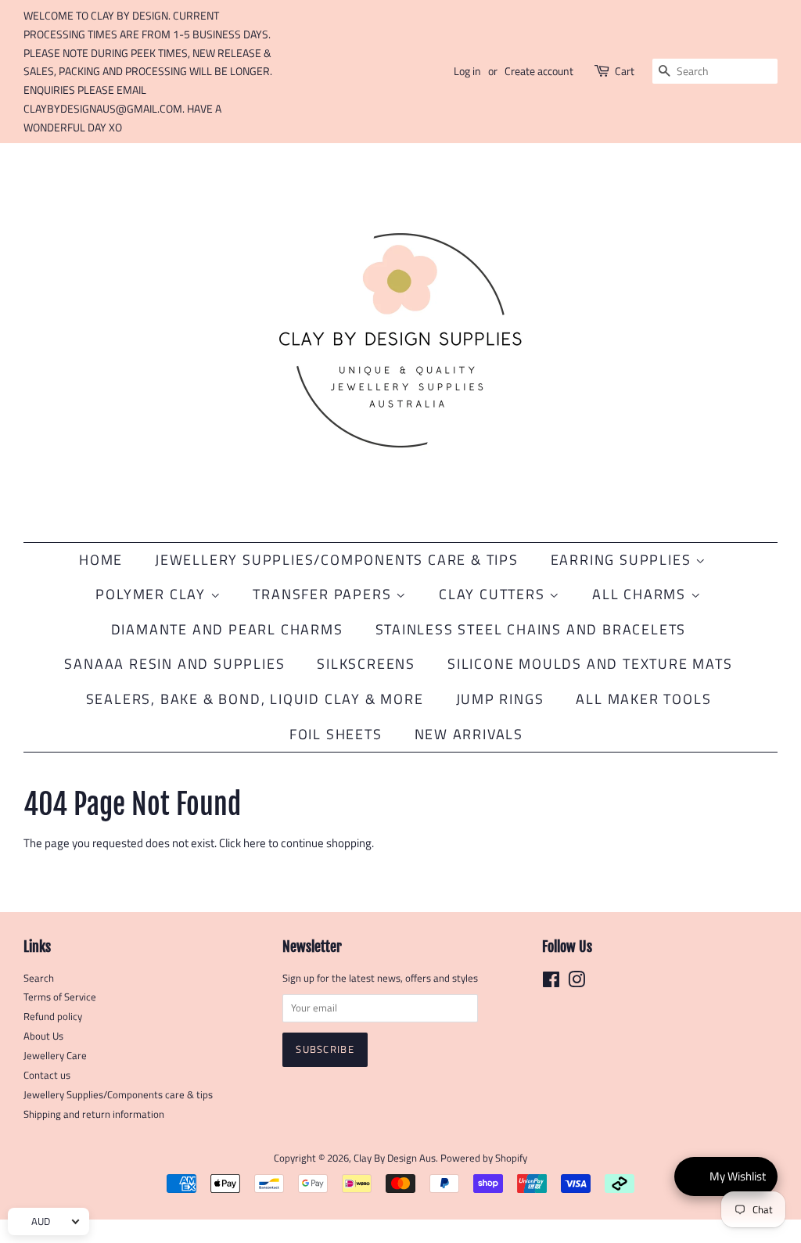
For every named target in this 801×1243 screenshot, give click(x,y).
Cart (624, 71)
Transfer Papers (324, 594)
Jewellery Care (55, 1055)
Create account (539, 71)
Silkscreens (366, 663)
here (254, 843)
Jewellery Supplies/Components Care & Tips (337, 559)
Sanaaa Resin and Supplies (174, 663)
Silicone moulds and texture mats (590, 663)
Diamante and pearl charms (227, 629)
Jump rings (500, 699)
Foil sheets (336, 734)
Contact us (46, 1075)
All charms (641, 594)
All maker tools (643, 699)
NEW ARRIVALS (469, 734)
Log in (467, 71)
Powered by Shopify (483, 1158)
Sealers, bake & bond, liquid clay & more (255, 699)
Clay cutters (494, 594)
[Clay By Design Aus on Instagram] (576, 982)
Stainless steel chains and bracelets (531, 629)
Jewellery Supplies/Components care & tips (118, 1094)
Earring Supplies (623, 559)
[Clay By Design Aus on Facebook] (551, 982)
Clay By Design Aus (395, 1158)
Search (38, 978)
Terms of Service (59, 997)
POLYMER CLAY (152, 594)
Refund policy (52, 1016)
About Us (43, 1036)
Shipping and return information (93, 1114)
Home (101, 559)
